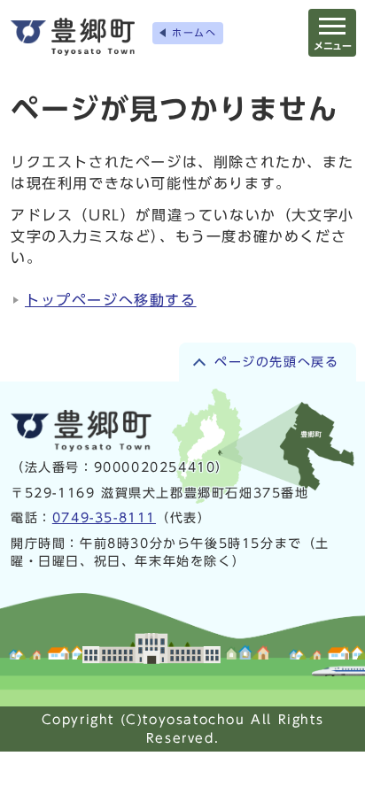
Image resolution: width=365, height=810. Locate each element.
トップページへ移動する (111, 300)
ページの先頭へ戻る (276, 362)
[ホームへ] (73, 37)
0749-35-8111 (104, 518)
